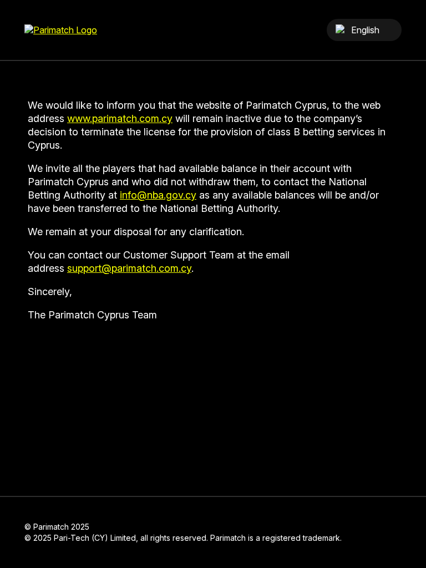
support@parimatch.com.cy (129, 268)
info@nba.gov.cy (158, 195)
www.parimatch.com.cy (120, 118)
